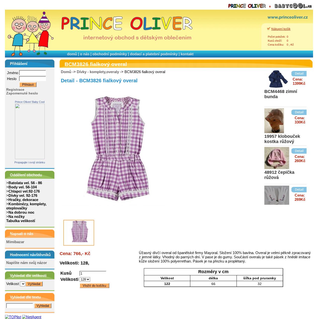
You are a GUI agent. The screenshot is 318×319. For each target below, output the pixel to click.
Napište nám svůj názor (26, 263)
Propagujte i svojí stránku (29, 162)
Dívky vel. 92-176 (22, 195)
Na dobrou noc (21, 212)
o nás (84, 54)
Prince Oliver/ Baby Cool (29, 101)
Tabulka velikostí (20, 221)
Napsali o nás (21, 234)
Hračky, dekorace (23, 200)
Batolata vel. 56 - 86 (25, 183)
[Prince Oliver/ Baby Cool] (30, 158)
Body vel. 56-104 (22, 187)
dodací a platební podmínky (154, 54)
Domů (66, 72)
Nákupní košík (280, 29)
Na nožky (16, 216)
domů (72, 54)
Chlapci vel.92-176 (24, 191)
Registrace (15, 89)
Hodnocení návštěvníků (30, 255)
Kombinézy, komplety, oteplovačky (26, 206)
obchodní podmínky (109, 54)
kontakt (187, 54)
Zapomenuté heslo (22, 93)
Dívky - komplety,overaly (98, 72)
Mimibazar (15, 242)
